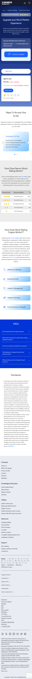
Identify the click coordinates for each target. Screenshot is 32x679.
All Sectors (19, 564)
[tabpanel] (16, 144)
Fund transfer (5, 525)
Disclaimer (4, 600)
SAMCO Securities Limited (8, 638)
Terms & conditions (6, 602)
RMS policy (4, 612)
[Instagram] (10, 634)
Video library (5, 489)
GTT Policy (4, 614)
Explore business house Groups (10, 511)
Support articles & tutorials (9, 549)
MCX (2, 620)
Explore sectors (6, 508)
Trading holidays (6, 522)
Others (3, 564)
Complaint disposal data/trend (10, 535)
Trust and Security (6, 616)
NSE (2, 606)
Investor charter (6, 532)
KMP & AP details (6, 468)
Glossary (3, 494)
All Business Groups (6, 567)
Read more (4, 671)
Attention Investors (6, 618)
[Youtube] (17, 634)
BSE (2, 608)
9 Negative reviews (23, 85)
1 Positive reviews (8, 85)
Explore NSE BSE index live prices (11, 513)
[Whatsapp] (25, 634)
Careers (3, 473)
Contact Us (4, 551)
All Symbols (10, 564)
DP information (5, 527)
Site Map (3, 604)
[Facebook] (2, 634)
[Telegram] (21, 634)
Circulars (4, 530)
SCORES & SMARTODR (7, 622)
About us (4, 466)
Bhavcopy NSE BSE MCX (8, 506)
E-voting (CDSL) (5, 626)
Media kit (4, 478)
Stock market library (7, 487)
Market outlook (5, 492)
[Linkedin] (14, 634)
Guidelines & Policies (7, 537)
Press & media (5, 471)
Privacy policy (5, 610)
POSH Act (4, 624)
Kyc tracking (5, 546)
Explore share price (7, 503)
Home (4, 10)
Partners (3, 476)
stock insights (15, 238)
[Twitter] (6, 634)
